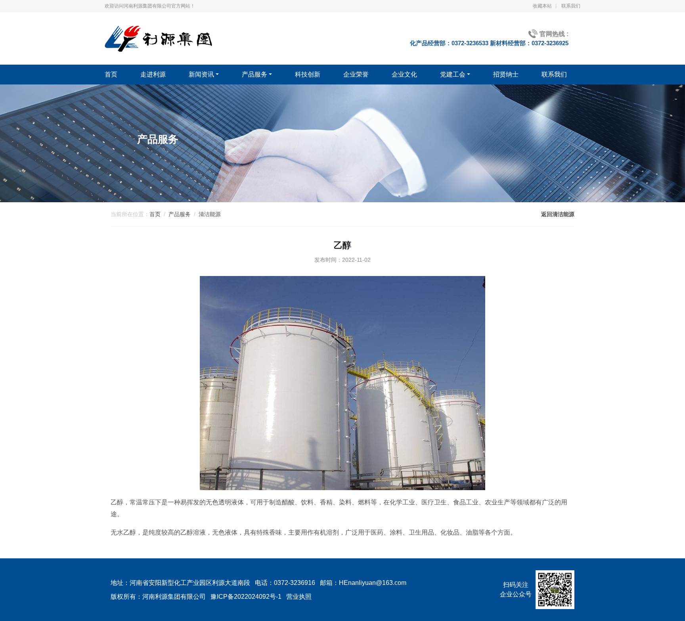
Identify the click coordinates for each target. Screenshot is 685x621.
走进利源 (153, 74)
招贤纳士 (506, 74)
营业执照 (299, 596)
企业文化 (404, 74)
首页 (111, 74)
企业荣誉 (356, 74)
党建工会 (452, 74)
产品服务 (254, 74)
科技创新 (307, 74)
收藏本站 (542, 6)
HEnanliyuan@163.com (372, 582)
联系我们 (570, 6)
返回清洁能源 (557, 214)
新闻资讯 (201, 74)
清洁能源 (210, 214)
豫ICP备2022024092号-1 (245, 596)
